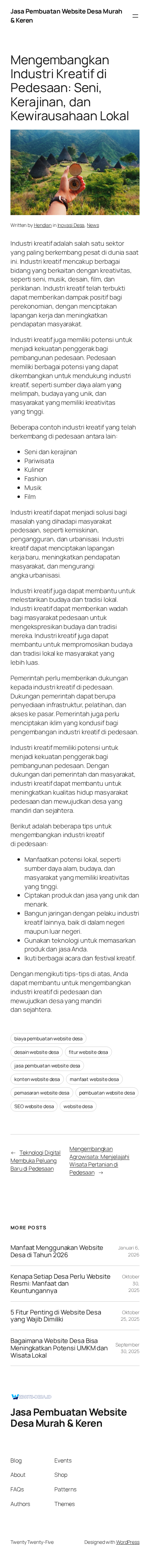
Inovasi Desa (71, 225)
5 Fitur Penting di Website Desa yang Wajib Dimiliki (55, 1316)
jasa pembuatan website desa (47, 1065)
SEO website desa (34, 1106)
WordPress (128, 1542)
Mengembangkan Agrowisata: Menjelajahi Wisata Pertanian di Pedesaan (99, 1160)
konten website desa (37, 1079)
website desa (78, 1106)
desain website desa (36, 1052)
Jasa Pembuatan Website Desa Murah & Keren (66, 16)
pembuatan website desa (107, 1092)
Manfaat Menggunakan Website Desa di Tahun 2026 (56, 1251)
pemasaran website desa (41, 1092)
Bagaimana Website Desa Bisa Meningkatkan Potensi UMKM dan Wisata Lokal (59, 1348)
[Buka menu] (135, 16)
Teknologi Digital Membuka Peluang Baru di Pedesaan (35, 1160)
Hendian (43, 225)
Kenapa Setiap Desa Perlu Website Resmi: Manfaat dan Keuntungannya (60, 1283)
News (93, 225)
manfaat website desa (94, 1079)
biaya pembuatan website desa (48, 1038)
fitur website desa (88, 1052)
